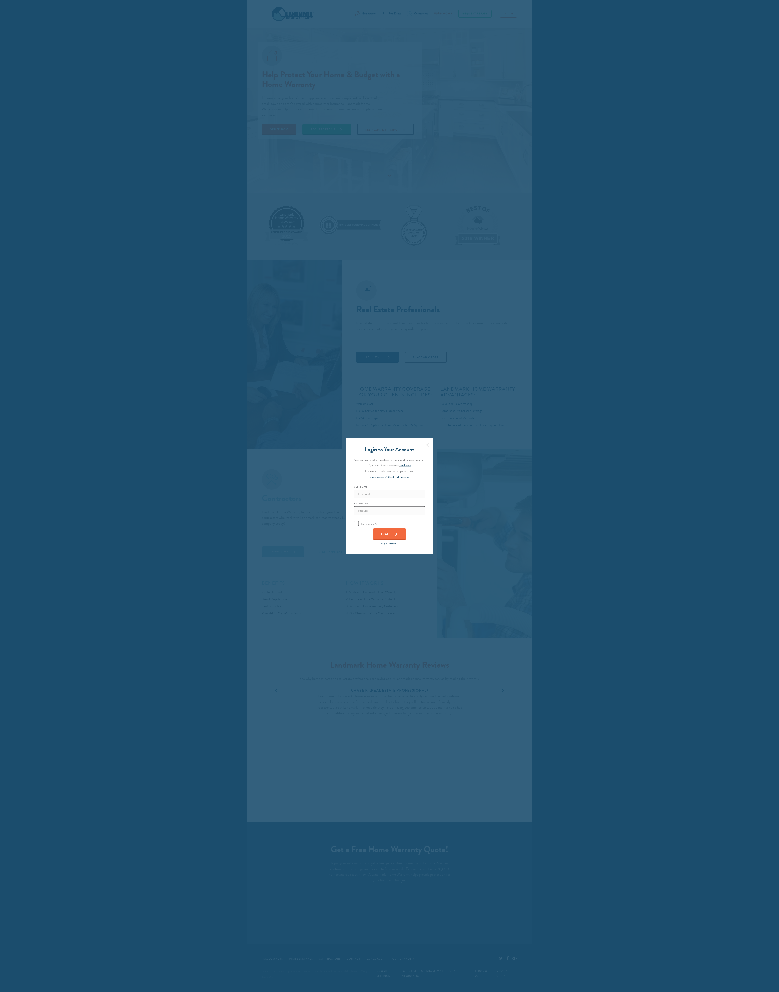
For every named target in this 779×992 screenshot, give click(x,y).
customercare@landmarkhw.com (389, 477)
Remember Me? (370, 524)
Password (361, 503)
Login (386, 534)
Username (361, 487)
